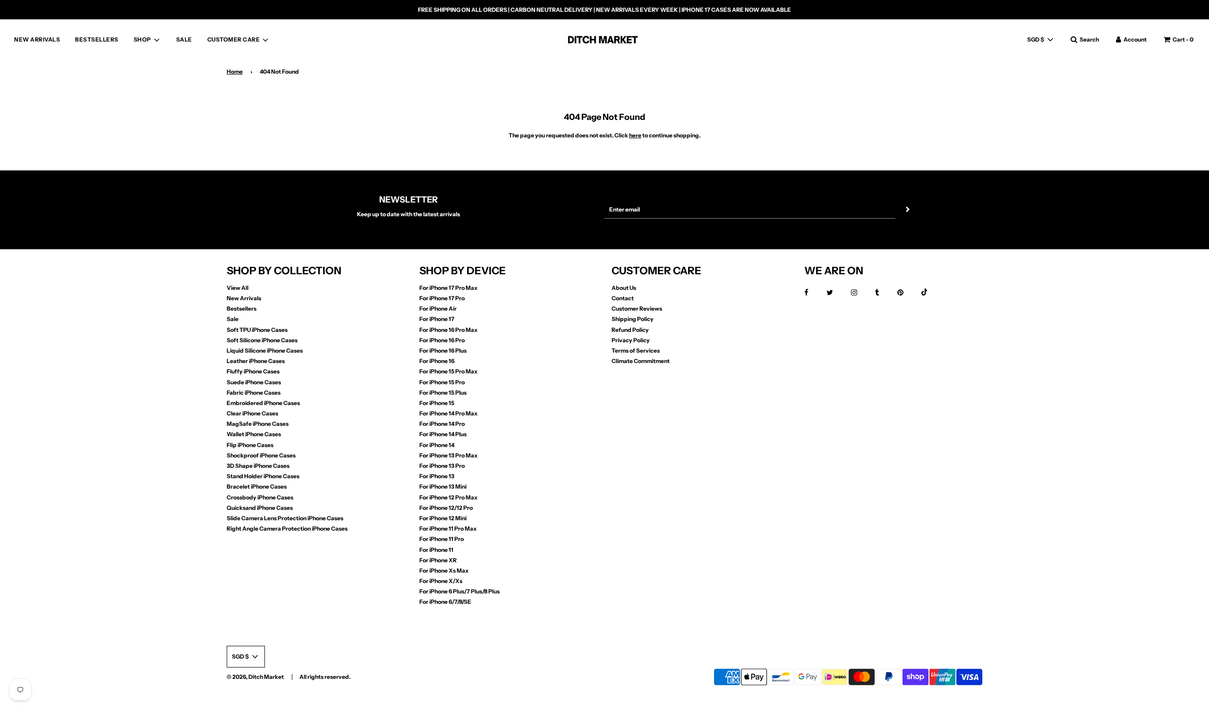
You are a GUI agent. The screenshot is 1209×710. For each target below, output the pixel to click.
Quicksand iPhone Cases (260, 507)
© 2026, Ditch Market (255, 676)
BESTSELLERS (97, 39)
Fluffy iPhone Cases (253, 371)
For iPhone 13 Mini (443, 486)
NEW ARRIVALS (37, 39)
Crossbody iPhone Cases (260, 497)
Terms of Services (636, 350)
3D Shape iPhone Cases (258, 465)
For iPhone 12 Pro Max (448, 497)
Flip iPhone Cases (250, 444)
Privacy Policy (631, 340)
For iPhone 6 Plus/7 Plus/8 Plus (459, 591)
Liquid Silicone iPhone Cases (265, 350)
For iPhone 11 (436, 549)
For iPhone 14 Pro (442, 423)
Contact (623, 298)
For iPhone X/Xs (440, 580)
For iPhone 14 (436, 444)
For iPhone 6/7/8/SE (445, 601)
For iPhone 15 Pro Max (448, 371)
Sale (232, 318)
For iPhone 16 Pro (442, 340)
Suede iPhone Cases (254, 382)
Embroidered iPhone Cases (263, 402)
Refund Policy (630, 329)
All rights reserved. (324, 676)
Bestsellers (241, 308)
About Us (624, 287)
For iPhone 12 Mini (443, 518)
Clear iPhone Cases (252, 413)
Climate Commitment (641, 360)
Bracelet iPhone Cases (257, 486)
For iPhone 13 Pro (442, 465)
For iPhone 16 (436, 360)
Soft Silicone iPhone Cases (262, 340)
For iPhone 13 (436, 476)
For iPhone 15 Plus (443, 392)
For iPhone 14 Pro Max (448, 413)
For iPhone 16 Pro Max (448, 329)
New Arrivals (244, 298)
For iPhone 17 (436, 318)
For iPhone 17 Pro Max (448, 287)
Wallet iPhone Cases (254, 434)
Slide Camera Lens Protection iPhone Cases (285, 518)
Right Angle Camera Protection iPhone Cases (287, 528)
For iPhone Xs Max (443, 570)
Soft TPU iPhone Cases (257, 329)
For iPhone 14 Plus (443, 434)
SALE (184, 39)
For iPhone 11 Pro (441, 538)
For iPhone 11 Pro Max (448, 528)
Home (235, 71)
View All (237, 287)
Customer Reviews (637, 308)
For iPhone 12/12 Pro (446, 507)
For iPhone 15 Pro (442, 382)
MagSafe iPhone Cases (258, 423)
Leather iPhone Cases (256, 360)
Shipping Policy (633, 318)
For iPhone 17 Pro (442, 298)
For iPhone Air (438, 308)
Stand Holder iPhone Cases (263, 476)
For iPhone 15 (436, 402)
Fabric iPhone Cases (254, 392)
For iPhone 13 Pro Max (448, 455)
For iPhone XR (438, 560)
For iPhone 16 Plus (443, 350)
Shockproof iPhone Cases (261, 455)
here (635, 135)
